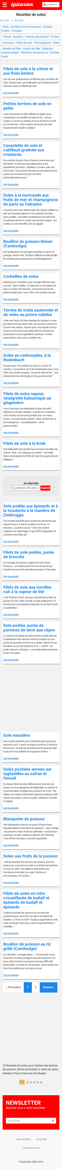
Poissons (8, 42)
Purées (54, 36)
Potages (16, 30)
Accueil (4, 20)
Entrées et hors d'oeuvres (26, 26)
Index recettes (23, 1139)
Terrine (7, 36)
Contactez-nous (31, 1147)
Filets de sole (24, 42)
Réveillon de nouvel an (34, 52)
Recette (18, 20)
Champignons (42, 42)
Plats (5, 26)
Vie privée (41, 1139)
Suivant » (48, 987)
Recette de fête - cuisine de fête (21, 48)
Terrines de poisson (37, 36)
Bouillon (18, 36)
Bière (56, 42)
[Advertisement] (31, 698)
